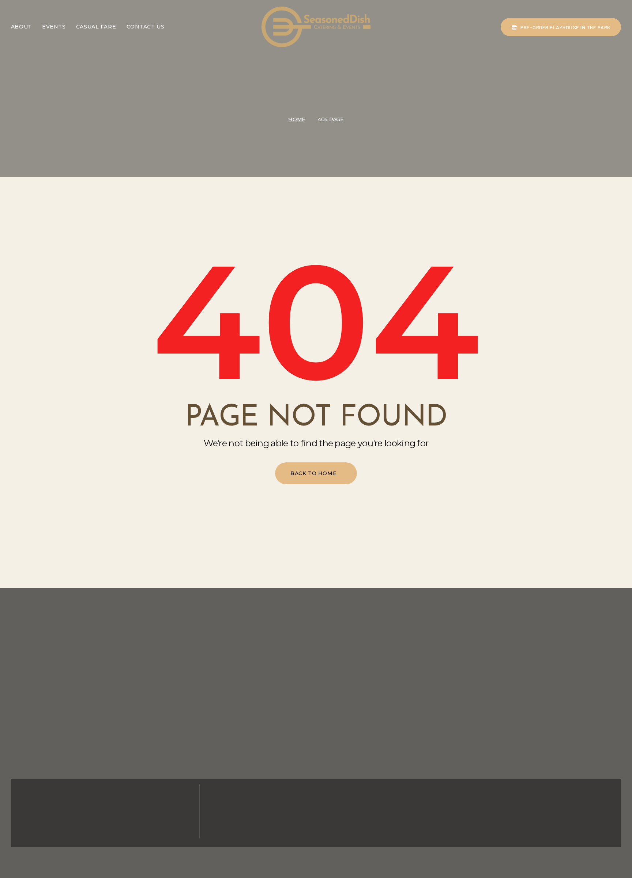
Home (296, 119)
